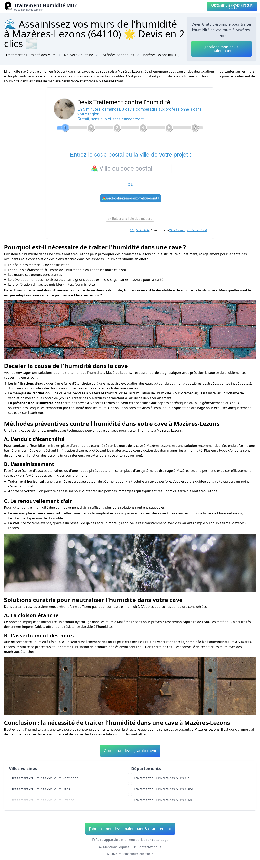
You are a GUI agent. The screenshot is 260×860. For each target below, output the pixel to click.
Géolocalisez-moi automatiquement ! (132, 198)
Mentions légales (116, 847)
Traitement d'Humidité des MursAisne (163, 789)
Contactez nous (149, 847)
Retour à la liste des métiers (131, 219)
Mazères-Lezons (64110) (160, 55)
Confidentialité (143, 230)
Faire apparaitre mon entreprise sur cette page (132, 839)
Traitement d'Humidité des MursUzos (41, 789)
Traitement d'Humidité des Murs (31, 55)
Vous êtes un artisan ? (197, 230)
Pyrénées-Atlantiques (117, 55)
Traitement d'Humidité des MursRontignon (45, 778)
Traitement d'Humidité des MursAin (162, 778)
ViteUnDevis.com (177, 230)
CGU (132, 230)
